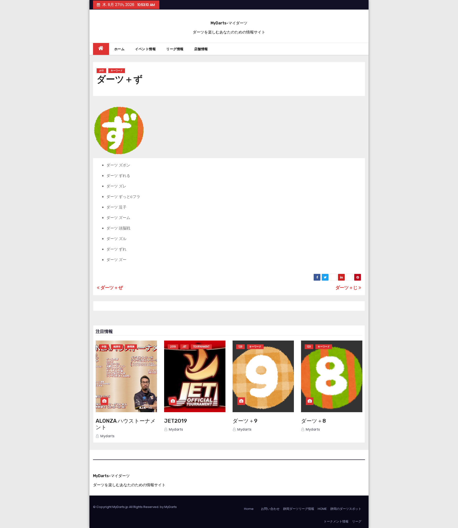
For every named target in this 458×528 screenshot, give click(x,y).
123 (240, 346)
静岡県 (131, 346)
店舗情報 (201, 49)
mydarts (107, 436)
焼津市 (116, 346)
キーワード (117, 70)
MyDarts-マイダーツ (229, 23)
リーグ (356, 521)
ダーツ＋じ (347, 287)
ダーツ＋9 (245, 421)
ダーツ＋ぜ (111, 287)
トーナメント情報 (336, 521)
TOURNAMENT (201, 346)
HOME (322, 509)
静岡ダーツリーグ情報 (298, 509)
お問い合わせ (270, 509)
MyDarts (170, 507)
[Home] (101, 49)
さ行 (101, 70)
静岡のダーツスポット (345, 509)
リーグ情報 (175, 49)
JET (184, 346)
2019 (173, 346)
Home (249, 509)
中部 (104, 346)
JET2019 (175, 421)
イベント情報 (145, 49)
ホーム (119, 49)
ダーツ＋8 (313, 421)
